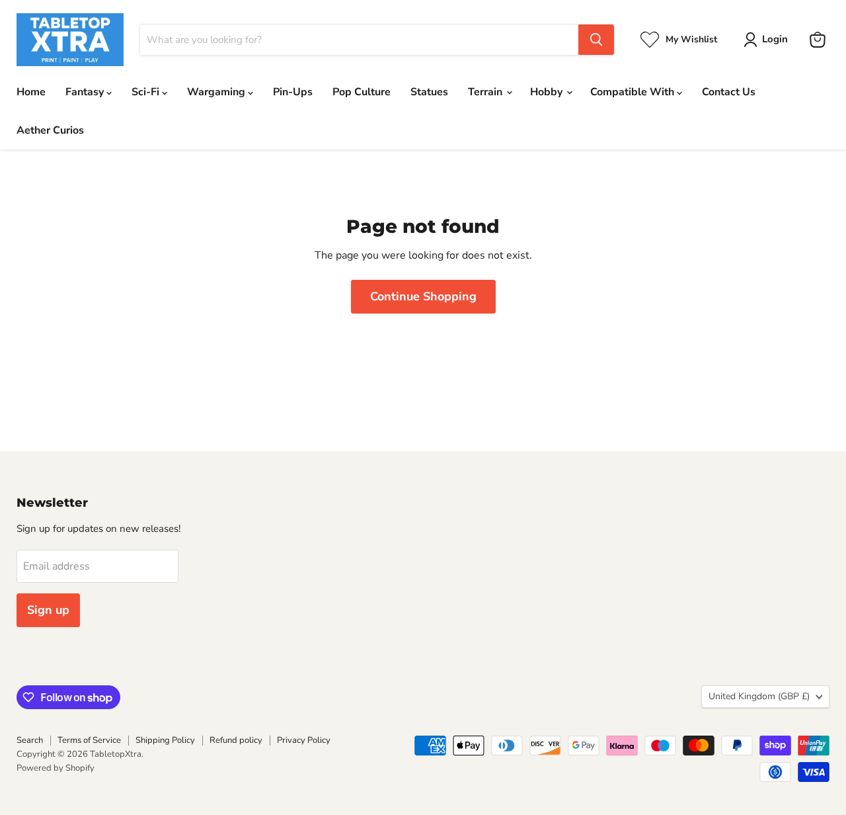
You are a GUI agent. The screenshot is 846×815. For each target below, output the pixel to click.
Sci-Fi (147, 92)
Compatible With (633, 92)
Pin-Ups (293, 92)
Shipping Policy (165, 740)
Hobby (547, 92)
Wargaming (217, 92)
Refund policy (236, 740)
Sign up (48, 610)
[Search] (596, 39)
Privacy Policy (303, 740)
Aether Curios (50, 130)
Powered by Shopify (56, 768)
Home (31, 92)
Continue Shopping (423, 296)
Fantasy (85, 92)
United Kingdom (759, 696)
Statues (429, 92)
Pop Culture (361, 92)
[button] (768, 40)
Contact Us (728, 92)
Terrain (486, 92)
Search (30, 740)
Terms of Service (89, 740)
